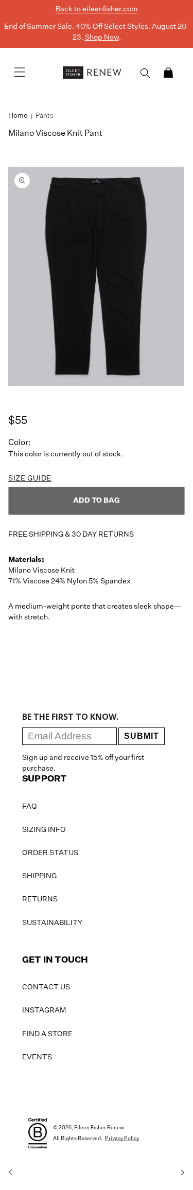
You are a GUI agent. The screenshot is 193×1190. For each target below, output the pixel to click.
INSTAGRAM (44, 1010)
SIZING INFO (44, 829)
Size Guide (29, 478)
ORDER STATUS (50, 853)
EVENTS (37, 1057)
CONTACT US (46, 987)
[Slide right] (182, 1172)
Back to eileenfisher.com (97, 9)
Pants (45, 116)
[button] (168, 72)
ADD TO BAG (96, 500)
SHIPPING (39, 876)
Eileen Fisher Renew (99, 1127)
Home (17, 116)
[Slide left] (10, 1172)
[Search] (145, 73)
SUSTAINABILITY (52, 923)
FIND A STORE (47, 1034)
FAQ (29, 806)
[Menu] (19, 72)
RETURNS (40, 899)
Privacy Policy (122, 1138)
